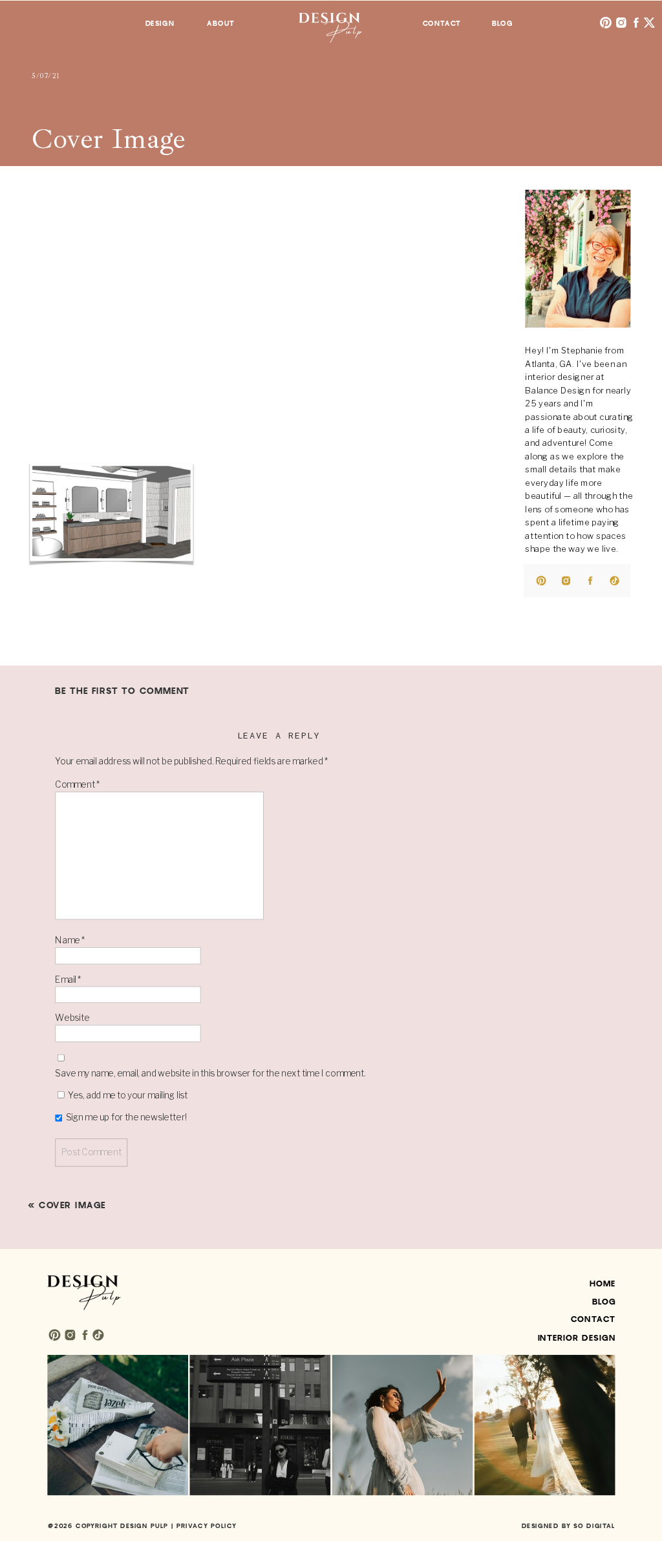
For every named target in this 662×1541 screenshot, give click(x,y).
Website (72, 1018)
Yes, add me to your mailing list (126, 1095)
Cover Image (72, 1205)
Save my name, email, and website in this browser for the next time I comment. (210, 1073)
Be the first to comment (122, 691)
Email (68, 979)
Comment (77, 784)
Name (70, 940)
